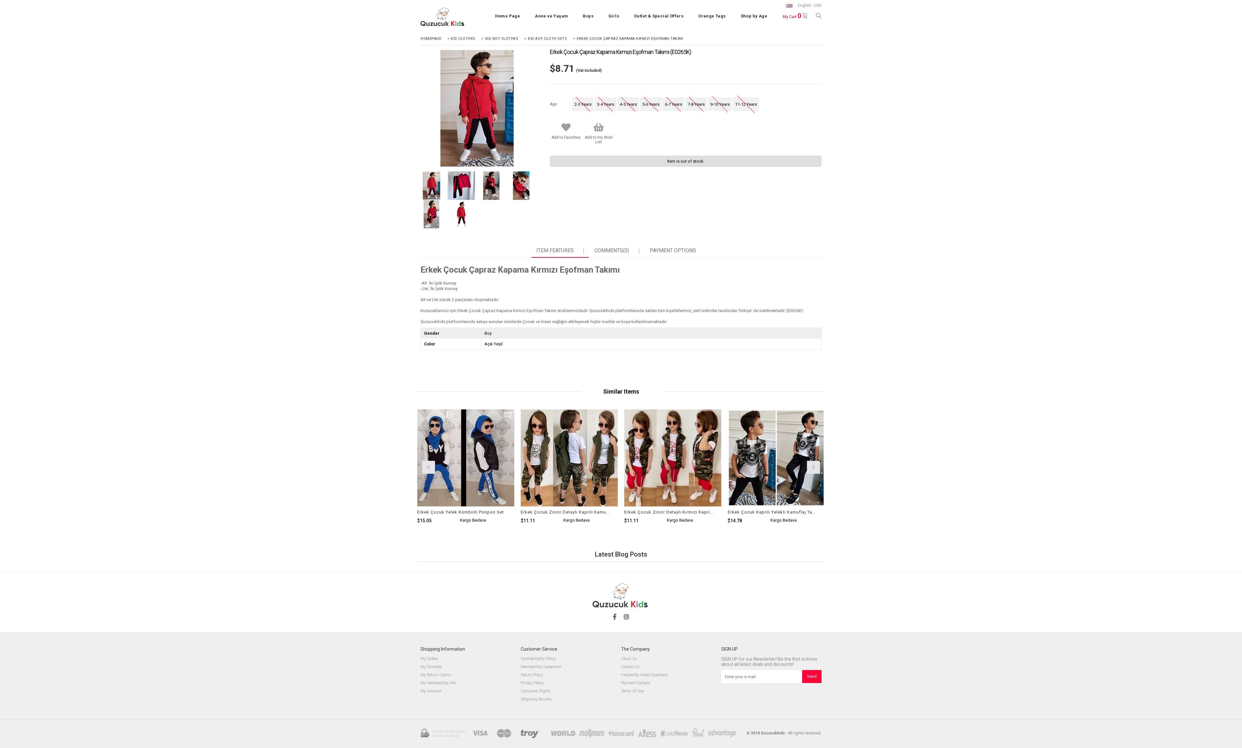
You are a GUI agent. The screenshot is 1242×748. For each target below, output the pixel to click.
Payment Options (673, 251)
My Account (430, 691)
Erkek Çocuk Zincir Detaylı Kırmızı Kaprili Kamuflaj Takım (668, 512)
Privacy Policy (532, 683)
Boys (588, 16)
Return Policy (532, 675)
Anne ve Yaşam (551, 16)
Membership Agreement (541, 667)
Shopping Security (536, 699)
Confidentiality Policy (538, 659)
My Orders (429, 659)
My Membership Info (438, 683)
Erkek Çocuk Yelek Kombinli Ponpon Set (460, 512)
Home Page (507, 16)
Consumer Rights (535, 691)
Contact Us (630, 667)
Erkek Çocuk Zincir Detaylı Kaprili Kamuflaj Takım (565, 512)
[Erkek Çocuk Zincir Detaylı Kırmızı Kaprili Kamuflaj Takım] (672, 482)
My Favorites (431, 667)
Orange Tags (711, 16)
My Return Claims (435, 675)
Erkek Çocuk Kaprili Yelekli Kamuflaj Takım (772, 512)
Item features (555, 251)
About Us (629, 659)
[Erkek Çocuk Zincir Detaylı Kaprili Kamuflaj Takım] (569, 482)
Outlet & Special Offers (658, 16)
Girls (613, 16)
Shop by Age (754, 16)
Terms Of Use (632, 691)
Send (812, 676)
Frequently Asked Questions (644, 675)
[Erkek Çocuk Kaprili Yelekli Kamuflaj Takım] (776, 482)
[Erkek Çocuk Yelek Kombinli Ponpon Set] (465, 482)
